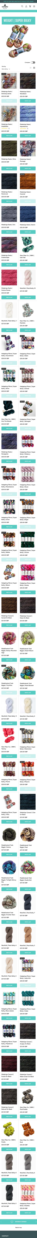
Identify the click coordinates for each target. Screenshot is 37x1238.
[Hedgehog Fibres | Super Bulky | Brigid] (28, 507)
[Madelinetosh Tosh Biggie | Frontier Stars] (9, 902)
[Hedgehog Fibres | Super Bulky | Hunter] (28, 540)
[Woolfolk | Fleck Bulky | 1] (9, 310)
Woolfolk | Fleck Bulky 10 (28, 288)
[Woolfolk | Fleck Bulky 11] (9, 705)
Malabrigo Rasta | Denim (27, 225)
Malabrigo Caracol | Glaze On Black (26, 617)
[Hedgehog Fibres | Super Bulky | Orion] (9, 507)
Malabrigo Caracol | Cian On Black (27, 813)
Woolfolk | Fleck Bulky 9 (27, 716)
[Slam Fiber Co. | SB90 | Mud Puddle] (28, 1096)
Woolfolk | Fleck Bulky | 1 (9, 321)
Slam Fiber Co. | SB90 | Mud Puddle (27, 1108)
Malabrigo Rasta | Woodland (25, 93)
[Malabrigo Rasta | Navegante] (9, 441)
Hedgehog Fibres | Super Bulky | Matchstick (27, 748)
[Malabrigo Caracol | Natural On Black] (9, 1096)
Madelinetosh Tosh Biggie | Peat (26, 846)
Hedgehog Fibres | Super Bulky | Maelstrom (9, 1043)
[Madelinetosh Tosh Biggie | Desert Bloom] (28, 638)
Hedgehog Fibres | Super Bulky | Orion (9, 518)
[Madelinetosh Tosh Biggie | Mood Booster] (28, 673)
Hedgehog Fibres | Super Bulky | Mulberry (27, 453)
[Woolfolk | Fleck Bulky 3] (28, 935)
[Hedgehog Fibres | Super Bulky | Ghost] (28, 474)
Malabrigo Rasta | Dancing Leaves (6, 92)
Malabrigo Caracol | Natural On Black (7, 1108)
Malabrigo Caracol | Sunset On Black (7, 617)
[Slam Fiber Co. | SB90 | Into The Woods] (9, 408)
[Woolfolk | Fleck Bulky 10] (28, 277)
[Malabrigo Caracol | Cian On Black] (28, 802)
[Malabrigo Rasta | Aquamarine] (28, 114)
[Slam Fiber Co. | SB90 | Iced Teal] (28, 245)
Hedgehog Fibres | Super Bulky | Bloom (9, 584)
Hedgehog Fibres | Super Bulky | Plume (9, 780)
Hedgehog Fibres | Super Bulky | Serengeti (27, 420)
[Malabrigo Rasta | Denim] (28, 214)
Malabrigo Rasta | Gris (8, 224)
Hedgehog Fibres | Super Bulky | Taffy (9, 813)
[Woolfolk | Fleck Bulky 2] (9, 965)
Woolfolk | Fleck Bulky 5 (8, 1203)
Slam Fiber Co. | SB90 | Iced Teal (27, 256)
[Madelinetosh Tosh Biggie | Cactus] (9, 834)
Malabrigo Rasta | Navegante (6, 453)
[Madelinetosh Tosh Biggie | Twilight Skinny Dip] (9, 867)
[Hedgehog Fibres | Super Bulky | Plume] (9, 769)
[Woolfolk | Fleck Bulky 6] (28, 1162)
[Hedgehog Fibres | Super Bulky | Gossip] (28, 572)
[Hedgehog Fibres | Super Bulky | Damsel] (28, 376)
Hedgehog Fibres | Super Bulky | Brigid (27, 519)
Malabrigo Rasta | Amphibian (6, 125)
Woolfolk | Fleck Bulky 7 (27, 913)
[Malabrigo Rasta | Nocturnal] (9, 181)
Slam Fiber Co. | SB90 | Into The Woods (8, 420)
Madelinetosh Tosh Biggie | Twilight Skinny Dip (8, 880)
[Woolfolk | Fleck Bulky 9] (28, 705)
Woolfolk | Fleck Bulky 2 (8, 976)
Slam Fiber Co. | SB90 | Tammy (8, 748)
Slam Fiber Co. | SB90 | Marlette (27, 322)
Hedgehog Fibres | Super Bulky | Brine (9, 387)
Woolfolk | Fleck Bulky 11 (9, 716)
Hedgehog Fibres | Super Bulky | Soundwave (9, 355)
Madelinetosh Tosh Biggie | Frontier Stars (8, 914)
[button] (30, 6)
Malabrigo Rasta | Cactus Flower (6, 289)
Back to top (18, 1227)
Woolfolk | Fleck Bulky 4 (9, 945)
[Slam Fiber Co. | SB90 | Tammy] (9, 736)
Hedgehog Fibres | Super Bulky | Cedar (27, 1010)
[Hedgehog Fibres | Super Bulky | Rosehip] (28, 1193)
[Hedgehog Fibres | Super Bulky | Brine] (9, 376)
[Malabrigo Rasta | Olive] (9, 148)
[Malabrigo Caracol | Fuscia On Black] (9, 1064)
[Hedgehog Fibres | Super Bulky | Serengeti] (28, 408)
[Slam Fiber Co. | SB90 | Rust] (28, 1129)
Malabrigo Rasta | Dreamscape (6, 256)
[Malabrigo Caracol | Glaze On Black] (28, 605)
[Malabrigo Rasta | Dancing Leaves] (9, 81)
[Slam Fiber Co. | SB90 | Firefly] (9, 1129)
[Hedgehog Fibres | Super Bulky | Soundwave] (9, 343)
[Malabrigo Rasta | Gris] (9, 214)
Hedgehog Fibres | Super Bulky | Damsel (27, 387)
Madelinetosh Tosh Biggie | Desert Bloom (26, 650)
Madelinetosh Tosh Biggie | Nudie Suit (26, 879)
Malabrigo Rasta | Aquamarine (25, 125)
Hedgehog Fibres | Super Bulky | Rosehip (27, 1204)
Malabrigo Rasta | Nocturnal (6, 193)
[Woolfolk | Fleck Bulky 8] (9, 1162)
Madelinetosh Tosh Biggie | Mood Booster (27, 684)
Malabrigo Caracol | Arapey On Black (26, 1043)
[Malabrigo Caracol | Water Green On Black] (28, 1064)
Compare (27, 62)
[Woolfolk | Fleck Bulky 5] (9, 1193)
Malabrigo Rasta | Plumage (25, 160)
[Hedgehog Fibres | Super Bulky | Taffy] (9, 802)
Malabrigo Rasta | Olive (8, 159)
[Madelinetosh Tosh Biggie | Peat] (28, 834)
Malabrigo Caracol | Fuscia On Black (7, 1075)
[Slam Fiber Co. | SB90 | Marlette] (28, 310)
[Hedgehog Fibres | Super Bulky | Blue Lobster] (9, 998)
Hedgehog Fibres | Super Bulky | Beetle (9, 551)
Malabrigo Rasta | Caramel (25, 193)
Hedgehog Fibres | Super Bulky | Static (27, 355)
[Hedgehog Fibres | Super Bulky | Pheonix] (28, 769)
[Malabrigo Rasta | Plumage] (28, 148)
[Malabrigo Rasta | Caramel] (28, 181)
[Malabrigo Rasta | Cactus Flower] (9, 277)
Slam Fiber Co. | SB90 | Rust (27, 1141)
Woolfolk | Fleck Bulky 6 (27, 1173)
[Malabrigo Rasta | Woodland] (28, 81)
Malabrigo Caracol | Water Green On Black (27, 1075)
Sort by (4, 66)
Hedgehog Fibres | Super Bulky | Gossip (27, 584)
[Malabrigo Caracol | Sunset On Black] (9, 605)
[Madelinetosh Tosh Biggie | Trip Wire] (9, 673)
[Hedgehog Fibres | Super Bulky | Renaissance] (9, 474)
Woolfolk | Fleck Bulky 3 (27, 945)
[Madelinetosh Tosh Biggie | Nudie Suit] (28, 867)
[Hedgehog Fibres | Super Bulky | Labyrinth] (28, 965)
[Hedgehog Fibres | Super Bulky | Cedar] (28, 998)
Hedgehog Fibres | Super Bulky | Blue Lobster (9, 1010)
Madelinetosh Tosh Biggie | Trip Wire (7, 684)
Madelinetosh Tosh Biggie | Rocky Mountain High (9, 651)
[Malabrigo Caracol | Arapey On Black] (28, 1031)
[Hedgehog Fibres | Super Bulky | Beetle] (9, 539)
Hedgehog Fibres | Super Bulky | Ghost (27, 486)
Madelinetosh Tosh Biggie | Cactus (7, 846)
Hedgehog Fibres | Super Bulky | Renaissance (9, 486)
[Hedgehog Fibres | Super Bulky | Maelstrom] (9, 1031)
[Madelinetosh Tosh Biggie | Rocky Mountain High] (9, 638)
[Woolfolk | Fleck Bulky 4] (9, 935)
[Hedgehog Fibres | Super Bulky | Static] (28, 343)
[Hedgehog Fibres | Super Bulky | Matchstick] (28, 736)
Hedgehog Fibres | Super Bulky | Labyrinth (27, 977)
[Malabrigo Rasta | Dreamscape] (9, 245)
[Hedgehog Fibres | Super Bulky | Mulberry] (28, 441)
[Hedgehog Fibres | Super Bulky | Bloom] (9, 572)
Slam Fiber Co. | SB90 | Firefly (8, 1141)
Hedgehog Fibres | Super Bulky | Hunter (27, 551)
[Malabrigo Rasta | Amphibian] (9, 113)
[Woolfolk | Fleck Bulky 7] (28, 902)
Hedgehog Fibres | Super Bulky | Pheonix (27, 781)
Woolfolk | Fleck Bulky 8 (8, 1173)
